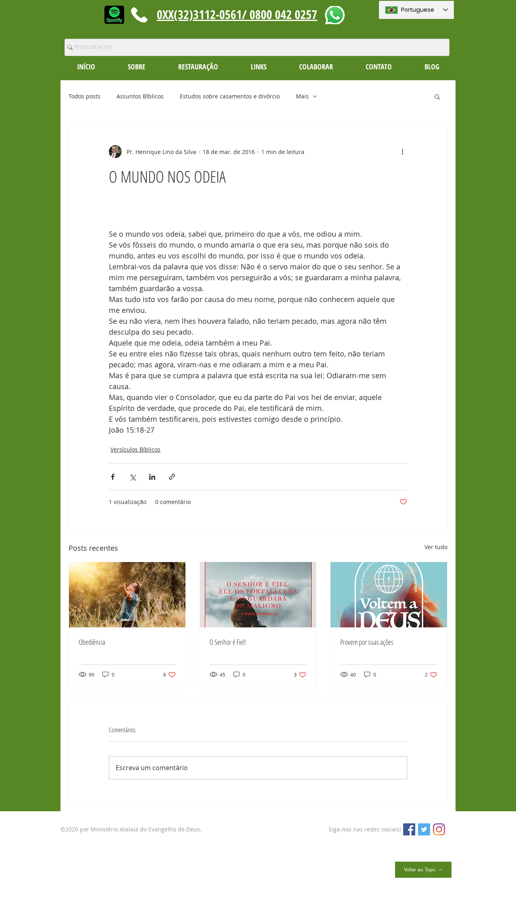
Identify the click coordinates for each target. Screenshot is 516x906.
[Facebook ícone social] (409, 829)
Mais (302, 96)
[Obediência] (127, 594)
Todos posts (84, 96)
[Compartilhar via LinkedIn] (152, 477)
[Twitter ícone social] (424, 829)
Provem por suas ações (366, 642)
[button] (136, 66)
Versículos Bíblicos (135, 449)
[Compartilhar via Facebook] (113, 477)
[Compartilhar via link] (172, 477)
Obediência (92, 642)
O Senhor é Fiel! (228, 642)
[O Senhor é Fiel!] (258, 594)
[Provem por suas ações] (389, 594)
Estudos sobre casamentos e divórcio (230, 96)
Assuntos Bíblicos (140, 96)
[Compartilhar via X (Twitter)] (132, 477)
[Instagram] (439, 829)
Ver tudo (435, 547)
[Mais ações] (402, 151)
